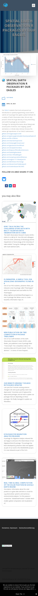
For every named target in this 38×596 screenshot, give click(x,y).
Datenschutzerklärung (26, 528)
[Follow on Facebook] (6, 185)
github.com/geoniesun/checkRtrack (13, 145)
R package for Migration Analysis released (15, 435)
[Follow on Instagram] (14, 185)
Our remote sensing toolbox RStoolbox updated (17, 384)
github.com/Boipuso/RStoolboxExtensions (15, 150)
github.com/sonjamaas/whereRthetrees (14, 157)
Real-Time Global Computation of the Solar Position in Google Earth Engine (19, 485)
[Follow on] (18, 185)
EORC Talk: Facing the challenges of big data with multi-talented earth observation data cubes (17, 229)
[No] (35, 589)
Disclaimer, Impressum (9, 528)
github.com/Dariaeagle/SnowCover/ (13, 143)
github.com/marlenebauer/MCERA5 (13, 166)
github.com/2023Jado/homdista (12, 148)
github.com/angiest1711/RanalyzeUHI (14, 159)
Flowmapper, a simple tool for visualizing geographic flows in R (19, 281)
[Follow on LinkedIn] (10, 185)
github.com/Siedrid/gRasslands (11, 152)
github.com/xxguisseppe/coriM (11, 134)
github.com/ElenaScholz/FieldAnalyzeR (14, 164)
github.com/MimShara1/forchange (13, 162)
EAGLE (7, 110)
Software (10, 97)
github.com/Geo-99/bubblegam (12, 155)
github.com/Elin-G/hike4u (10, 138)
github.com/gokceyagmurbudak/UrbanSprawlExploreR (19, 136)
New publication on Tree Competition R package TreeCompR (15, 334)
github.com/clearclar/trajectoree (12, 141)
